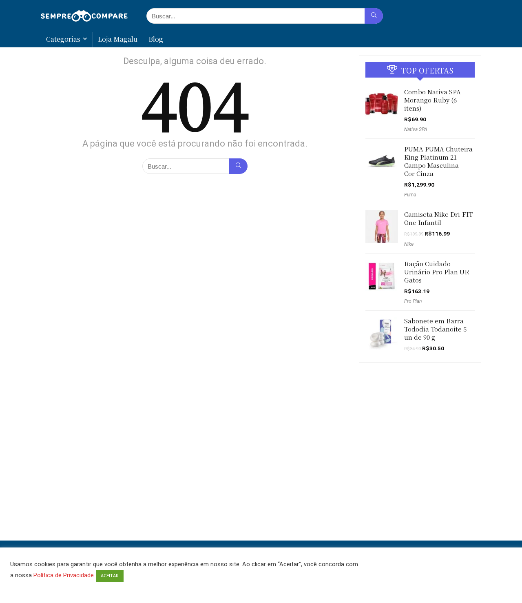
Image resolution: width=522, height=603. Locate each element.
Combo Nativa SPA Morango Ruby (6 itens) (432, 99)
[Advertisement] (261, 512)
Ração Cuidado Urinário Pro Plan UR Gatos (436, 271)
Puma (410, 195)
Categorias (63, 39)
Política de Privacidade (63, 575)
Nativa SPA (415, 129)
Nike (409, 244)
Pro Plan (413, 301)
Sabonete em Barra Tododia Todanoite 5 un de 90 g (435, 328)
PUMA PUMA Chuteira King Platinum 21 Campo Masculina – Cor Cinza (438, 161)
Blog (155, 39)
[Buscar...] (374, 16)
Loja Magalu (117, 39)
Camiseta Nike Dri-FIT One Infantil (438, 218)
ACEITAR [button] (110, 576)
